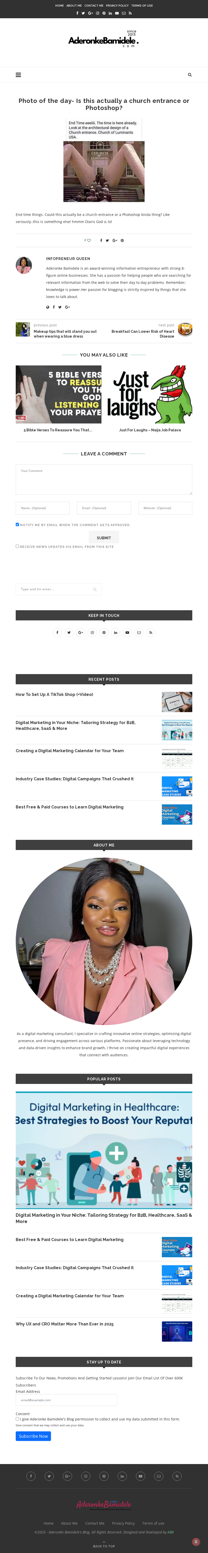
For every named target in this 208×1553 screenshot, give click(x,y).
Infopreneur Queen (68, 259)
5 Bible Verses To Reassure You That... (58, 430)
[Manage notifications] (196, 1542)
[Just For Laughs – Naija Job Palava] (150, 394)
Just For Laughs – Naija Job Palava (150, 430)
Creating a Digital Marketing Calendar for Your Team (70, 750)
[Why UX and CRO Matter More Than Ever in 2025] (177, 1331)
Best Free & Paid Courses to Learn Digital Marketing (70, 807)
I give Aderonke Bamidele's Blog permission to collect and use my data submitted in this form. (99, 1419)
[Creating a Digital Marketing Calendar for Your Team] (177, 758)
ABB (170, 1532)
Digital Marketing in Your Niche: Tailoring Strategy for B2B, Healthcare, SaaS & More (75, 725)
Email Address (28, 1391)
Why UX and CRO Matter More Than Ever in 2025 (65, 1324)
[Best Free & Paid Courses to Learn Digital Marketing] (177, 814)
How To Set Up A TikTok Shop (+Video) (54, 694)
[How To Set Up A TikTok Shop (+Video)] (177, 702)
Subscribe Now (33, 1436)
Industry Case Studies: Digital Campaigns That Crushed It (75, 779)
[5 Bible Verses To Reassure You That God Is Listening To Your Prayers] (57, 394)
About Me (74, 5)
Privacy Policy (117, 5)
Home (59, 5)
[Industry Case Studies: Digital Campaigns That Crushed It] (177, 786)
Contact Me (93, 5)
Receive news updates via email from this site (66, 547)
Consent (23, 1413)
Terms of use (142, 5)
